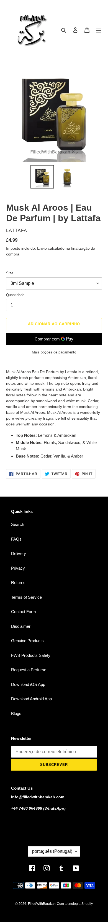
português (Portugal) (52, 851)
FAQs (16, 539)
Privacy (18, 568)
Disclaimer (20, 626)
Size (9, 273)
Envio (42, 248)
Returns (18, 582)
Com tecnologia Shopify (75, 904)
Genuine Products (27, 640)
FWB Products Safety (30, 655)
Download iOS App (28, 684)
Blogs (16, 713)
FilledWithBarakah (42, 904)
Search (17, 524)
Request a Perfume (28, 669)
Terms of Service (26, 597)
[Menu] (98, 30)
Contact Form (23, 611)
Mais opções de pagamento (54, 352)
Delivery (18, 553)
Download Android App (31, 698)
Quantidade (15, 295)
